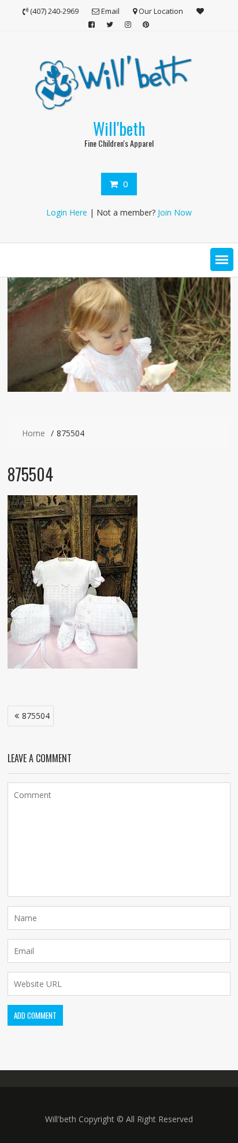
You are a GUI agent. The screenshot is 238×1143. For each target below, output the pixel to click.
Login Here (66, 212)
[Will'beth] (119, 388)
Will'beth (119, 128)
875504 (36, 715)
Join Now (175, 212)
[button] (221, 259)
